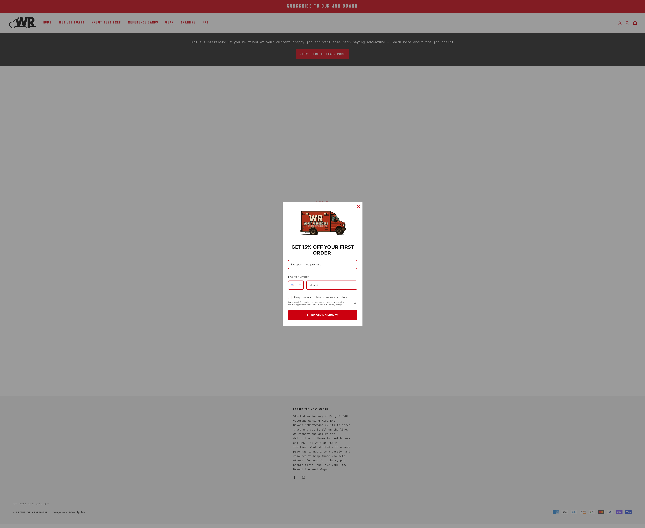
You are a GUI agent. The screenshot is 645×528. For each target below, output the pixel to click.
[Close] (358, 206)
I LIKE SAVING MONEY (322, 315)
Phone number (298, 276)
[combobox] (296, 285)
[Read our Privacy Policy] (355, 303)
